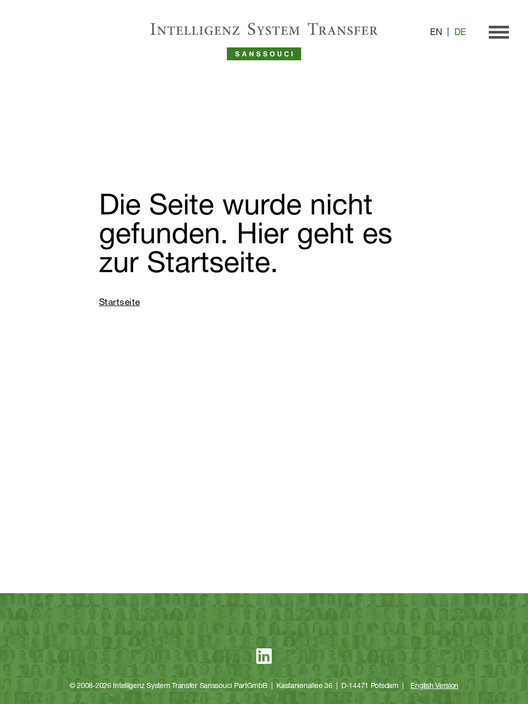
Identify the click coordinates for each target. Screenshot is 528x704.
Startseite (119, 303)
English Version (434, 686)
